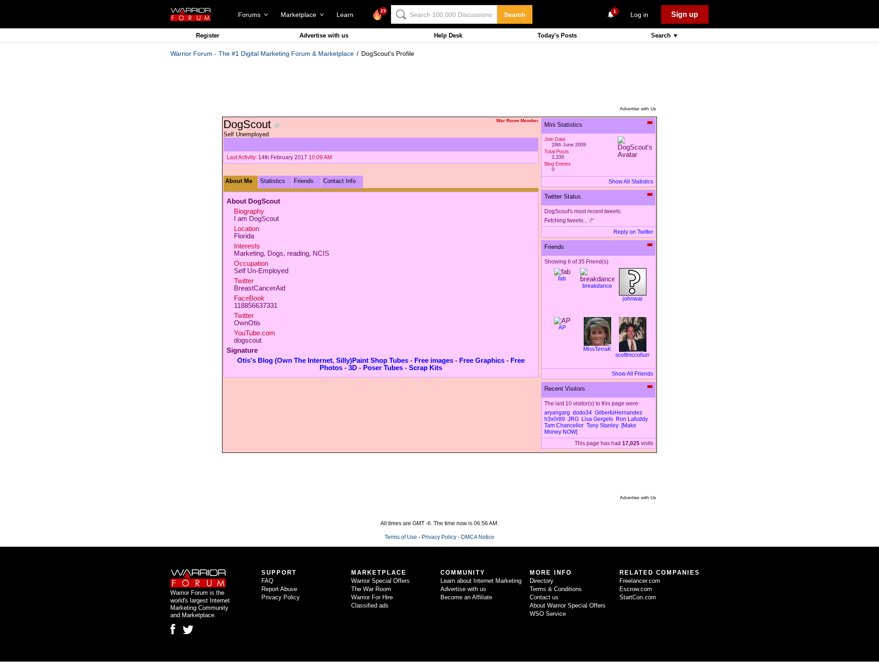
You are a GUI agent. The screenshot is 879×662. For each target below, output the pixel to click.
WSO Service (548, 613)
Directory (541, 580)
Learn (347, 14)
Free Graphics (482, 360)
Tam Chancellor (564, 425)
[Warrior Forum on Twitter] (188, 630)
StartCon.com (637, 597)
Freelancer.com (639, 580)
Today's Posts (557, 35)
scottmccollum (633, 355)
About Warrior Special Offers (568, 605)
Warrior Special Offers (380, 580)
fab (562, 278)
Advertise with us (323, 35)
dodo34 (582, 412)
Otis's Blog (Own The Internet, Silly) (294, 360)
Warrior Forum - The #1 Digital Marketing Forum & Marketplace (262, 53)
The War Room (371, 589)
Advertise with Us (638, 108)
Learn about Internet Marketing (480, 580)
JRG (573, 419)
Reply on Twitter (633, 232)
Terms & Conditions (556, 589)
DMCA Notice (477, 537)
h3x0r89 (554, 419)
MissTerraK (597, 349)
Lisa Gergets (597, 419)
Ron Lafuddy (632, 419)
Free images (433, 360)
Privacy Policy (439, 537)
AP (562, 327)
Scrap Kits (425, 367)
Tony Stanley (602, 425)
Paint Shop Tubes (380, 360)
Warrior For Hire (372, 597)
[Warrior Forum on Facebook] (172, 629)
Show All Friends (632, 374)
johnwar (633, 299)
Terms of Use (401, 537)
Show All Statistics (630, 181)
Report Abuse (279, 589)
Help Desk (448, 35)
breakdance (597, 286)
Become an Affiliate (466, 597)
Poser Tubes (384, 367)
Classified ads (370, 605)
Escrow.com (635, 589)
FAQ (267, 580)
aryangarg (557, 412)
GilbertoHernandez (618, 412)
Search (515, 14)
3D (352, 367)
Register (207, 35)
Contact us (544, 597)
